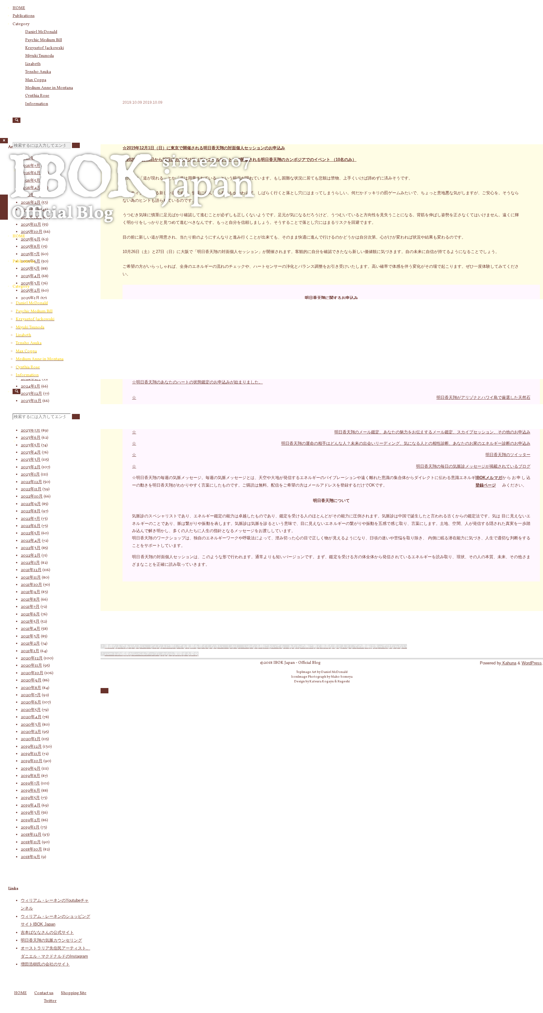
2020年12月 (32, 658)
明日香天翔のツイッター (507, 454)
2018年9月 (30, 857)
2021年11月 (31, 578)
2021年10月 (31, 585)
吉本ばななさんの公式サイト (47, 932)
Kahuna (508, 663)
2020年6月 (31, 702)
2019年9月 (31, 769)
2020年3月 (31, 725)
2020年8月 (31, 688)
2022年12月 (31, 482)
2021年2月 (30, 644)
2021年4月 (30, 629)
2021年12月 (31, 570)
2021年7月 (30, 607)
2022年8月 (31, 511)
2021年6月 (30, 614)
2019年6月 (30, 791)
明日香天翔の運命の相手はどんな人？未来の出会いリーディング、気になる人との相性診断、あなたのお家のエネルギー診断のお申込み (405, 443)
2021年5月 (30, 622)
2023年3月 (31, 460)
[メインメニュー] (4, 207)
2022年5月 (30, 533)
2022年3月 (31, 548)
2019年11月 (31, 754)
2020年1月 (31, 739)
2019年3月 (30, 813)
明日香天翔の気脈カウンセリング (51, 940)
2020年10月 (32, 673)
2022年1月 (30, 563)
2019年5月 (30, 798)
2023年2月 (31, 467)
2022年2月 (31, 556)
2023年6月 (31, 438)
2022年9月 (31, 504)
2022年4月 (31, 541)
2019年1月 (30, 827)
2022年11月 (31, 489)
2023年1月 (30, 474)
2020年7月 (31, 695)
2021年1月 (30, 651)
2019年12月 (31, 747)
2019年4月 (31, 805)
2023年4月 (31, 452)
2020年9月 (31, 680)
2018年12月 (31, 835)
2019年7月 (30, 783)
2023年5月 (30, 445)
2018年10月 (31, 849)
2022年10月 (32, 496)
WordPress (532, 663)
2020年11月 (31, 666)
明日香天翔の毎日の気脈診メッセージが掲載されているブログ (473, 466)
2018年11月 (31, 842)
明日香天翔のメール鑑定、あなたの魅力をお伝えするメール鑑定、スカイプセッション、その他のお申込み (432, 432)
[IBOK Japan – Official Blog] (132, 230)
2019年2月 (30, 820)
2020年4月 (31, 717)
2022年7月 (30, 519)
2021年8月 (30, 600)
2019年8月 (30, 776)
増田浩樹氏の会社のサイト (45, 964)
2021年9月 (30, 592)
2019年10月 (31, 761)
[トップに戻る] (104, 690)
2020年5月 (31, 710)
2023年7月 (30, 430)
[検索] (16, 120)
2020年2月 (31, 732)
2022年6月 (31, 526)
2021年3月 (30, 636)
